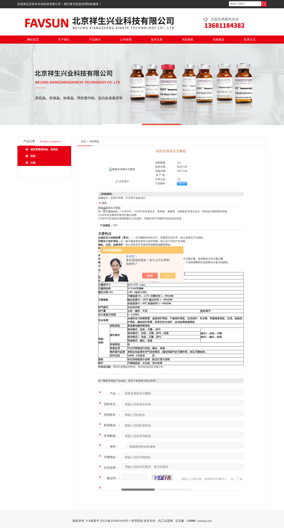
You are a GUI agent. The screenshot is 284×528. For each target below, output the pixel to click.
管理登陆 (137, 520)
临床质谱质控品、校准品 (44, 149)
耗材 (33, 156)
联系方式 (250, 39)
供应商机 (188, 39)
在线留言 (219, 39)
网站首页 (33, 39)
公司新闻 (126, 39)
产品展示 (95, 39)
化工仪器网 (165, 520)
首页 (83, 141)
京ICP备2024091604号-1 (115, 520)
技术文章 (157, 39)
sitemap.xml (204, 520)
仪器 (33, 162)
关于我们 (64, 39)
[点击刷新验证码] (162, 478)
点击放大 (124, 181)
